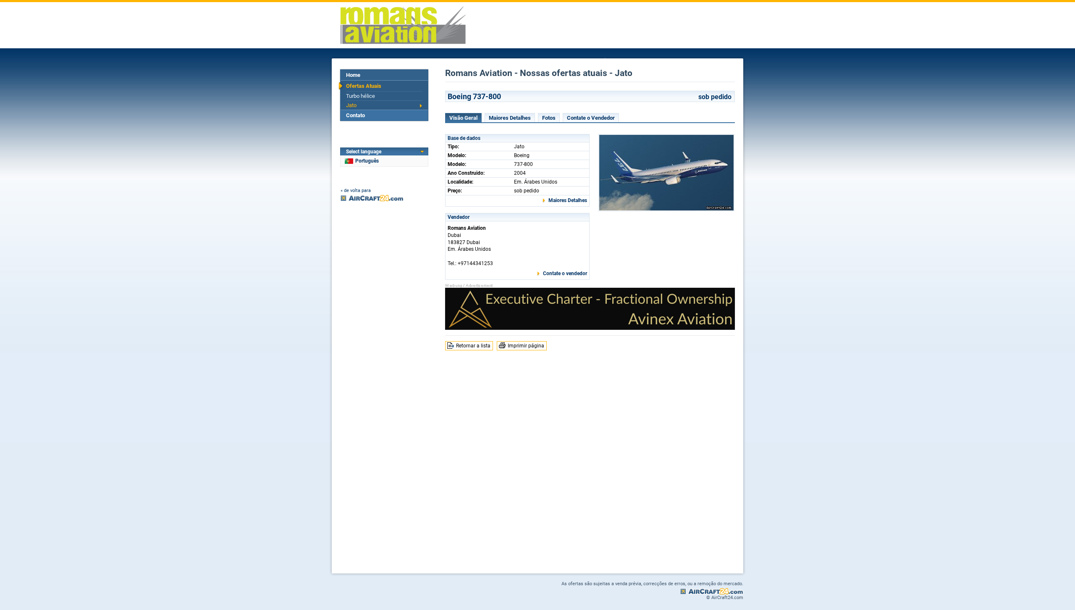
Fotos (549, 118)
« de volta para (356, 190)
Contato (355, 115)
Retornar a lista (473, 346)
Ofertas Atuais (363, 86)
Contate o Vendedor (591, 118)
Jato (351, 105)
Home (353, 75)
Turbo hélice (360, 96)
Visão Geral (463, 118)
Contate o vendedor (565, 273)
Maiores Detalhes (510, 118)
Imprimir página (526, 346)
